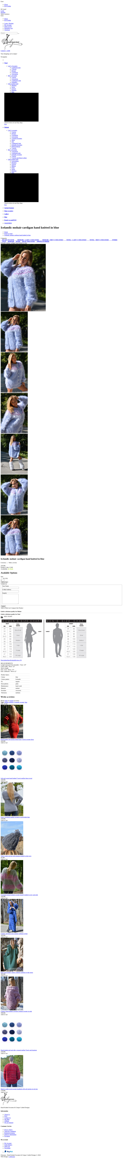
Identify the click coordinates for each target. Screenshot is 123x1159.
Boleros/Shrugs (16, 146)
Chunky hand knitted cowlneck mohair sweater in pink (16, 1011)
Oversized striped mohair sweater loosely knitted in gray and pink (19, 895)
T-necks (14, 77)
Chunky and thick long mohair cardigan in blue (14, 933)
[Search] (18, 33)
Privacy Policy (8, 1130)
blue (26, 702)
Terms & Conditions (10, 1131)
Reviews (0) (18, 660)
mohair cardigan (9, 702)
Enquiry (4, 593)
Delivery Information (10, 1134)
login (6, 700)
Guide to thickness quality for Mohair (11, 611)
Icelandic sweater (19, 702)
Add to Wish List (5, 608)
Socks (13, 87)
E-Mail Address (6, 589)
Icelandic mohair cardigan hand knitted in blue (17, 235)
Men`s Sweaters (12, 75)
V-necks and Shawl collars (19, 158)
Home (6, 232)
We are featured (8, 1122)
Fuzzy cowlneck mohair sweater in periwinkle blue (15, 817)
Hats (13, 92)
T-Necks (14, 69)
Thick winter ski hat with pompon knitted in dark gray (16, 856)
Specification (11, 660)
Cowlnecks (15, 72)
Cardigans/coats (16, 67)
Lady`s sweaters (12, 130)
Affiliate (6, 1121)
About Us (7, 1114)
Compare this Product (17, 608)
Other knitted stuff (13, 84)
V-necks (14, 148)
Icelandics (14, 82)
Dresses (14, 71)
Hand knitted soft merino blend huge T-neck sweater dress (17, 739)
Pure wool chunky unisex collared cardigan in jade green (17, 972)
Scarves (14, 88)
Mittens (14, 166)
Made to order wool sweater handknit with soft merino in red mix (19, 1089)
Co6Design (11, 1156)
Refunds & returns (9, 1133)
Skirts (13, 140)
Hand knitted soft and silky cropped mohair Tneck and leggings (19, 1050)
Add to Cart (4, 743)
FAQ (5, 1116)
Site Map (6, 1119)
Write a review (13, 562)
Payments (7, 1136)
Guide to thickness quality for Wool (10, 614)
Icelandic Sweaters (17, 145)
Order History (8, 1145)
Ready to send (8, 233)
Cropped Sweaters (17, 138)
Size (2, 576)
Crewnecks (15, 74)
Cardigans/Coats (16, 80)
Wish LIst (7, 1146)
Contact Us (7, 1118)
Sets (13, 141)
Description (4, 660)
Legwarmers (15, 161)
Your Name (5, 586)
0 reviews (3, 562)
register (11, 700)
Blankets (14, 85)
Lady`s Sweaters (12, 66)
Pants (13, 167)
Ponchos (14, 90)
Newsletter (7, 1148)
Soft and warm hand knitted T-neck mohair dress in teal (16, 778)
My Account (7, 1143)
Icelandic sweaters (17, 154)
